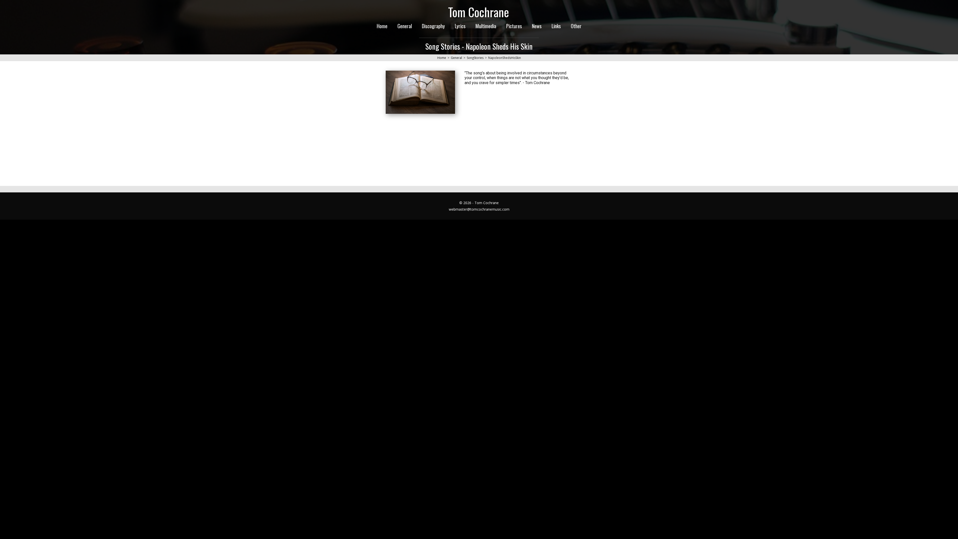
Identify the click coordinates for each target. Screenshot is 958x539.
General (456, 58)
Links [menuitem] (556, 26)
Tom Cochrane (478, 12)
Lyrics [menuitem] (460, 26)
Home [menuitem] (382, 26)
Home (441, 58)
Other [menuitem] (576, 26)
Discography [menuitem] (433, 26)
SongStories (475, 58)
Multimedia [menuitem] (486, 26)
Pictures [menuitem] (514, 26)
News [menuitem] (537, 26)
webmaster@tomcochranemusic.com (479, 209)
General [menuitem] (404, 26)
